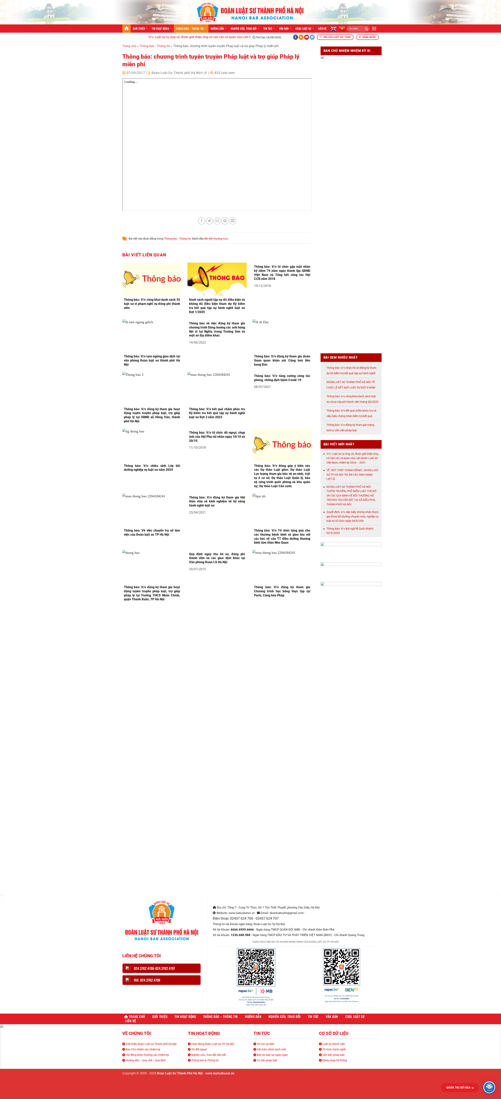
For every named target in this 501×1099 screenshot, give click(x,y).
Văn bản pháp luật (333, 1054)
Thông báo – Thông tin (190, 28)
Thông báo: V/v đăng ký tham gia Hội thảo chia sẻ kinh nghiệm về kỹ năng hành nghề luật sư (217, 501)
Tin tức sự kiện (265, 1043)
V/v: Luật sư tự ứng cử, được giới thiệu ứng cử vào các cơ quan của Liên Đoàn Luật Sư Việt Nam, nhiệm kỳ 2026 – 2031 (352, 458)
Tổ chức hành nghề (334, 1049)
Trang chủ (126, 28)
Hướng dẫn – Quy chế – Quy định (145, 1060)
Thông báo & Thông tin (205, 1060)
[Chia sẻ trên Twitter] (209, 220)
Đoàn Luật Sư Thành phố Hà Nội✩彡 (179, 73)
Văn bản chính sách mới (271, 1049)
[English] (333, 28)
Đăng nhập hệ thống (334, 1060)
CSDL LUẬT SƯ (303, 28)
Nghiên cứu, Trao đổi (244, 28)
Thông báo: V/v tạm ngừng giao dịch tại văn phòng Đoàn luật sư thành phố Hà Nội (152, 360)
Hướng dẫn (217, 28)
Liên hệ (322, 28)
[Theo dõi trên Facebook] (295, 37)
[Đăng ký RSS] (301, 37)
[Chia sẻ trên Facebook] (201, 220)
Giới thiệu (139, 28)
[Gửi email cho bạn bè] (217, 220)
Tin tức (267, 28)
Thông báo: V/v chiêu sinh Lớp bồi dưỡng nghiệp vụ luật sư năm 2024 (152, 468)
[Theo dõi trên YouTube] (306, 37)
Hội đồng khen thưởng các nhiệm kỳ (147, 1054)
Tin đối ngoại (199, 1049)
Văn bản (284, 28)
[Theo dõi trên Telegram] (312, 37)
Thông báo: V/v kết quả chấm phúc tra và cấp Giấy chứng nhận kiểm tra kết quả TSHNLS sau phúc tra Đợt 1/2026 (351, 416)
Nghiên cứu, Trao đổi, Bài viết (208, 1054)
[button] (374, 28)
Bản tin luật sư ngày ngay (272, 1054)
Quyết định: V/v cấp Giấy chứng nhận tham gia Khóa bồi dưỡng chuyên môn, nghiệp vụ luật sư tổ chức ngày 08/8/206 (352, 516)
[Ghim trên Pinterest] (224, 220)
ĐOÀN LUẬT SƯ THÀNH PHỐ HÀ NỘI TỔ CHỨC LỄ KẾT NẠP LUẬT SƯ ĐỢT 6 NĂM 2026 (350, 387)
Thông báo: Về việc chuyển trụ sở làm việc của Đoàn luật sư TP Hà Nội (152, 532)
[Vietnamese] (342, 28)
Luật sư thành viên (333, 1043)
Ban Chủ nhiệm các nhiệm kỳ (142, 1049)
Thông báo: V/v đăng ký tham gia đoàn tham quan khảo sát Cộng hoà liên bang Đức (282, 360)
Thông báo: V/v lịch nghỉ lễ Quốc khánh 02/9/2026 (349, 531)
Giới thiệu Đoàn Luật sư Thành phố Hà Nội (151, 1043)
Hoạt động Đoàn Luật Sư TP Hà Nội (212, 1043)
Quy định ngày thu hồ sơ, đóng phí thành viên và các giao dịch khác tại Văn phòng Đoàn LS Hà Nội (217, 558)
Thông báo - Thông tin (154, 46)
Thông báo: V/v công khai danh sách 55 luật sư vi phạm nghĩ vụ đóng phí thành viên (152, 304)
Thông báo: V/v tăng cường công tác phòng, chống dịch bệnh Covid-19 (282, 378)
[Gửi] (365, 28)
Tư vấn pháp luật (266, 1060)
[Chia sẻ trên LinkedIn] (232, 220)
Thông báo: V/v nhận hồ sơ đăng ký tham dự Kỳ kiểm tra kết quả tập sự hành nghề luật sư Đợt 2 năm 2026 (351, 373)
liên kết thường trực (216, 238)
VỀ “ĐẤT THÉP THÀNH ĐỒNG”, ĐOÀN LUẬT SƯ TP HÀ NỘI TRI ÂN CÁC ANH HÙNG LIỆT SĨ (352, 475)
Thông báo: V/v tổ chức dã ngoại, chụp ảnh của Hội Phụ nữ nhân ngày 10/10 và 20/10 (217, 437)
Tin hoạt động (160, 28)
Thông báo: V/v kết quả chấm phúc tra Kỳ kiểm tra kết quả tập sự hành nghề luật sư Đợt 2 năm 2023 (217, 413)
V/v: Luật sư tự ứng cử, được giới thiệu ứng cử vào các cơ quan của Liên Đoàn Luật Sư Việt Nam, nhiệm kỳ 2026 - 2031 (212, 37)
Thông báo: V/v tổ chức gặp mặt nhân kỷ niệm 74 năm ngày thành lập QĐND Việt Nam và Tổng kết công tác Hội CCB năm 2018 (282, 273)
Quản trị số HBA (458, 1087)
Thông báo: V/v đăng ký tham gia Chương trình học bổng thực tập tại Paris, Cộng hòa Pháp (282, 591)
